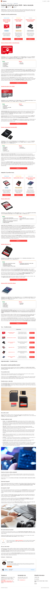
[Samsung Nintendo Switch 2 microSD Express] (3, 332)
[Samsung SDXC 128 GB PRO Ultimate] (3, 357)
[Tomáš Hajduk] (4, 563)
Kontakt (35, 583)
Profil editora (32, 569)
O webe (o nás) (36, 577)
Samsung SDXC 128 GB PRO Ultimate (30, 178)
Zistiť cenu (18, 123)
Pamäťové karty (16, 3)
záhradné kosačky (9, 581)
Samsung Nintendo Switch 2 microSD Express (6, 21)
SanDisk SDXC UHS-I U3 (18, 177)
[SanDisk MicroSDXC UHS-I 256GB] (3, 337)
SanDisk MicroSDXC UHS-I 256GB (18, 20)
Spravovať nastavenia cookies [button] (45, 587)
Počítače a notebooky (10, 3)
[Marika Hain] (3, 570)
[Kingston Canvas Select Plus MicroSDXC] (3, 342)
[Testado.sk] (3, 1)
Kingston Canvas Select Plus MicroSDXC (30, 20)
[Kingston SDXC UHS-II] (3, 347)
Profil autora (9, 566)
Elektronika (4, 3)
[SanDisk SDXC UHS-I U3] (3, 352)
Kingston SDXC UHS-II (6, 177)
